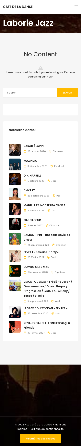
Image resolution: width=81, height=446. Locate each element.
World (58, 301)
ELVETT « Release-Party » (41, 252)
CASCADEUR (32, 220)
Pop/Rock (59, 166)
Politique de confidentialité (47, 429)
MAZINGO (30, 161)
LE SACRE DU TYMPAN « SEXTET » (45, 308)
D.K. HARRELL (32, 176)
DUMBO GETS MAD (37, 267)
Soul (53, 257)
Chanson (58, 151)
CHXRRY (29, 190)
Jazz (53, 180)
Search (67, 92)
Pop (58, 195)
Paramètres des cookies (40, 438)
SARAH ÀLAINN (34, 146)
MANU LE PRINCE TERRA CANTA (44, 205)
